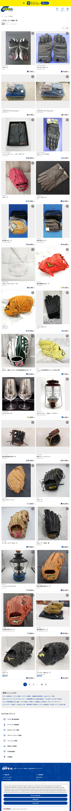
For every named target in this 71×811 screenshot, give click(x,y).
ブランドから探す (7, 779)
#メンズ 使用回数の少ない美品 (11, 702)
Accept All (36, 803)
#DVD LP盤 (62, 704)
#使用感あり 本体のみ (32, 704)
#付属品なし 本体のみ (41, 702)
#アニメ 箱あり (17, 696)
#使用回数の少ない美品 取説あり (35, 699)
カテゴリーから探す (7, 777)
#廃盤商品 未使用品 (37, 696)
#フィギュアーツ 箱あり (9, 704)
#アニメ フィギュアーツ (54, 702)
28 (42, 684)
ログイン (38, 779)
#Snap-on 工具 (21, 704)
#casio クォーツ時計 (49, 696)
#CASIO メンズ (54, 704)
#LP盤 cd (31, 702)
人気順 (66, 28)
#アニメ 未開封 (27, 696)
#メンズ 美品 (23, 702)
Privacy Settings (35, 795)
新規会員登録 (39, 777)
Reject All (35, 799)
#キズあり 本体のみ (56, 699)
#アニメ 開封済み (7, 696)
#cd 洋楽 (48, 699)
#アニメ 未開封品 (44, 704)
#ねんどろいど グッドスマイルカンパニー (14, 699)
